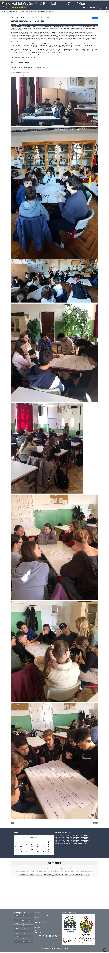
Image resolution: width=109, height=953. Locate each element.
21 (38, 849)
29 (43, 851)
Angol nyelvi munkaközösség (84, 868)
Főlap (4, 11)
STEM (74, 868)
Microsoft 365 (26, 11)
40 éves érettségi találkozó (82, 837)
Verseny (20, 868)
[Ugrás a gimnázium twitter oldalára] (91, 8)
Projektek (41, 11)
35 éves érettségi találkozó (80, 843)
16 (49, 847)
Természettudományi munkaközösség (39, 868)
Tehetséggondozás (20, 871)
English (61, 871)
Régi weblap (39, 932)
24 (15, 851)
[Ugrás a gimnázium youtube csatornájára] (87, 8)
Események (11, 11)
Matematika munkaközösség (61, 874)
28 (38, 851)
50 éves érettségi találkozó (82, 835)
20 (32, 849)
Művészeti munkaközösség (86, 871)
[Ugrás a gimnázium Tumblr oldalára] (103, 8)
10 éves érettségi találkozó (82, 840)
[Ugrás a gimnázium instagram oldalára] (94, 8)
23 (49, 849)
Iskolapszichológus (19, 24)
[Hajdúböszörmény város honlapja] (86, 924)
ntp (57, 871)
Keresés (95, 17)
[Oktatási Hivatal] (86, 941)
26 (27, 851)
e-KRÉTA (19, 11)
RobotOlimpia (50, 11)
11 (21, 847)
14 (38, 847)
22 (43, 849)
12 (27, 847)
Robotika (26, 868)
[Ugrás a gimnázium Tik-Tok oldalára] (100, 8)
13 (32, 847)
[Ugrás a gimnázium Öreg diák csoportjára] (106, 8)
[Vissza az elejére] (104, 950)
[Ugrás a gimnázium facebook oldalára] (84, 8)
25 (21, 851)
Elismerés (87, 874)
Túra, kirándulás (74, 871)
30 (49, 851)
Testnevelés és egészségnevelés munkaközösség (30, 874)
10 (15, 847)
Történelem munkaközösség (76, 874)
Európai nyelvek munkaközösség (34, 871)
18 (21, 849)
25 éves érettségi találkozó (82, 838)
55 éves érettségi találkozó (82, 841)
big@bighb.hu (39, 925)
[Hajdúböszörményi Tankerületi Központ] (70, 941)
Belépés (38, 930)
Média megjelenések (49, 871)
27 (32, 851)
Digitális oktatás (48, 874)
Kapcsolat (34, 11)
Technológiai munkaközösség (64, 868)
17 (15, 849)
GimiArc (67, 871)
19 (27, 849)
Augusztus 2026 (33, 837)
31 (15, 854)
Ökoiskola (52, 868)
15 (43, 847)
